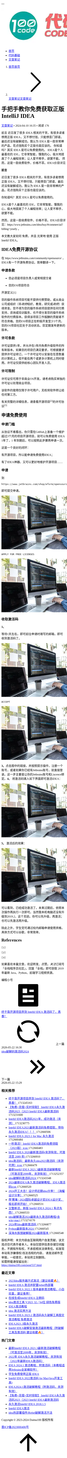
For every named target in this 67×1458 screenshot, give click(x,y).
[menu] (2, 3)
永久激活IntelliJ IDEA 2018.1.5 (27, 1404)
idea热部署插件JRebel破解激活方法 (30, 1412)
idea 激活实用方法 (20, 1310)
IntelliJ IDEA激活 (19, 1408)
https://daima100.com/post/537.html (21, 1265)
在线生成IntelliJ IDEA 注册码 (26, 1297)
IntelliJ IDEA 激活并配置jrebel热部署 (31, 1285)
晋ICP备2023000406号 (15, 1427)
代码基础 (14, 55)
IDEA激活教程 (18, 1306)
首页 (11, 51)
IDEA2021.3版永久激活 (23, 1323)
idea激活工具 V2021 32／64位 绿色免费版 (34, 1302)
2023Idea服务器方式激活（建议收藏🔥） (34, 1280)
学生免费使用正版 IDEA (24, 1374)
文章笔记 (14, 59)
